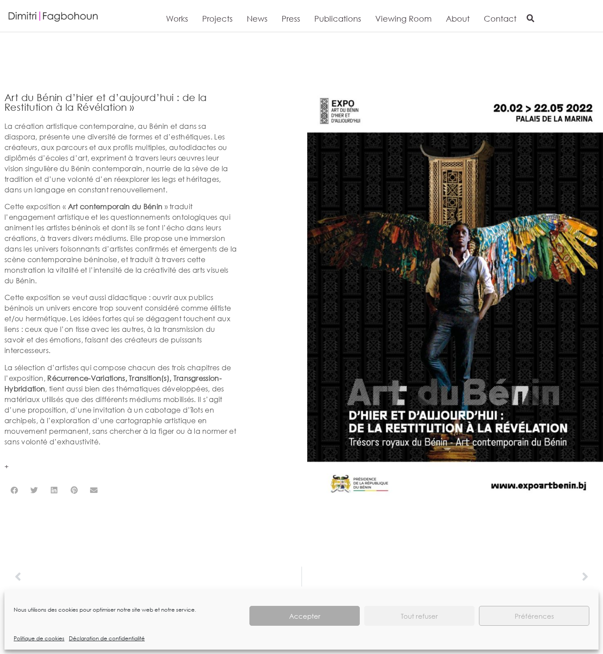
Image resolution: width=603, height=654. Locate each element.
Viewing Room (403, 18)
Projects (217, 18)
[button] (531, 18)
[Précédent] (158, 576)
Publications (337, 18)
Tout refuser (419, 616)
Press (291, 18)
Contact (500, 18)
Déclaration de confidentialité (107, 638)
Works (177, 18)
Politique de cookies (39, 638)
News (257, 18)
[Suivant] (445, 576)
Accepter (304, 616)
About (458, 18)
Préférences (534, 616)
